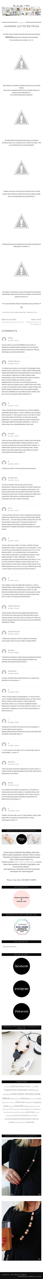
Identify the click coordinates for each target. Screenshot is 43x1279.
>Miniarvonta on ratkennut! (33, 322)
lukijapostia (9, 1115)
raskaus (27, 1106)
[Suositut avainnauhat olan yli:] (21, 1195)
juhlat (5, 1106)
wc (14, 1102)
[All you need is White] (21, 8)
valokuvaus (17, 1098)
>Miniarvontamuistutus (13, 321)
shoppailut (36, 1102)
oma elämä (15, 312)
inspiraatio (22, 1090)
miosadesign (25, 1109)
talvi (32, 1109)
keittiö (36, 1087)
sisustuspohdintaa (12, 1119)
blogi (33, 1112)
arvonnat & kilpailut (20, 1115)
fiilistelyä (6, 312)
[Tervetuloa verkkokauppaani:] (21, 844)
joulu (28, 1118)
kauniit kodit (33, 1115)
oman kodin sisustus (22, 1093)
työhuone (37, 1112)
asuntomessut (17, 1109)
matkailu (31, 1090)
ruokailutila (32, 312)
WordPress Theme (25, 1276)
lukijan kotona (33, 1098)
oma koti (23, 312)
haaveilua (28, 1102)
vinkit (12, 1099)
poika (28, 1112)
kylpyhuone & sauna (7, 1102)
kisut (23, 1118)
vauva (27, 1086)
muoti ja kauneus (19, 1112)
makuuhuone (19, 1122)
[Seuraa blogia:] (21, 974)
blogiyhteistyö (10, 1090)
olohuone (20, 1102)
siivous (11, 1106)
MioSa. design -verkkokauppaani (25, 862)
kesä (39, 1099)
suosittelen (8, 1086)
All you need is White (16, 1274)
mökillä (32, 1086)
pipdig (39, 1276)
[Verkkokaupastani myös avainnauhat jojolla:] (21, 1074)
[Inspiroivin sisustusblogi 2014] (21, 934)
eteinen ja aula (35, 1106)
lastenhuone (5, 1109)
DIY (11, 1109)
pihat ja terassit (18, 1086)
